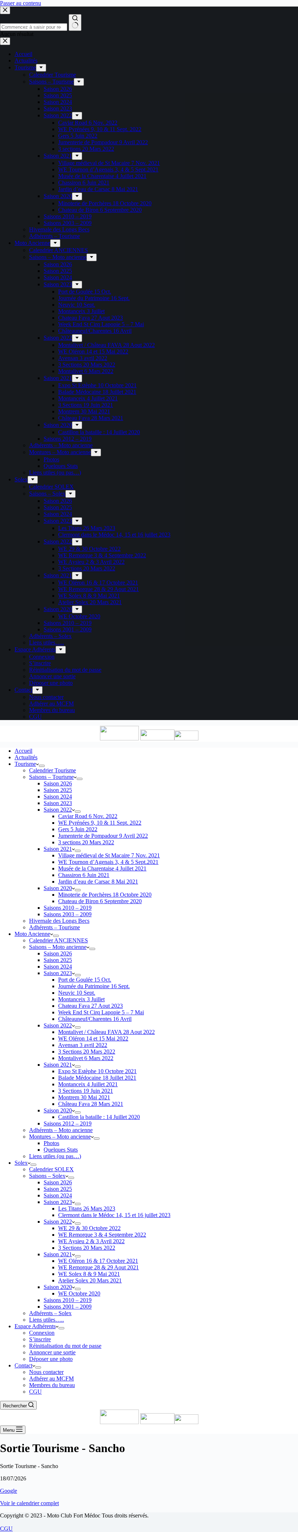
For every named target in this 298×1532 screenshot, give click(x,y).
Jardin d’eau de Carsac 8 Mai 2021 (98, 881)
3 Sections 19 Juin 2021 (85, 1091)
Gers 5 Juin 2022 (77, 829)
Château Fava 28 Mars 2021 (90, 1104)
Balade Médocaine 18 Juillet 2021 (97, 1078)
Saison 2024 (58, 796)
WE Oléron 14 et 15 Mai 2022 (93, 1038)
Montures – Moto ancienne (60, 1136)
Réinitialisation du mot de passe (65, 1346)
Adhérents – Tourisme (54, 927)
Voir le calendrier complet (29, 1503)
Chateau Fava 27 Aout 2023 (90, 1006)
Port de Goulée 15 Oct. (84, 980)
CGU (35, 1391)
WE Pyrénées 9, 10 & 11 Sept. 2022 (99, 823)
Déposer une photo (51, 1359)
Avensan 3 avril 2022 (82, 1045)
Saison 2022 (58, 810)
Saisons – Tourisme (51, 777)
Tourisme (25, 764)
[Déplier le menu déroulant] (42, 766)
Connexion (42, 1333)
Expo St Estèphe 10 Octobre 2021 (97, 1071)
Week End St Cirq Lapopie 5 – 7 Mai (101, 1012)
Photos (51, 1143)
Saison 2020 (58, 888)
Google (8, 1491)
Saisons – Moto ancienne (57, 947)
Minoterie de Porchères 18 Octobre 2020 (105, 895)
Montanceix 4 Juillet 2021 (88, 1084)
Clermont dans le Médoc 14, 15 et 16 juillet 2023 (114, 1215)
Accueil (23, 751)
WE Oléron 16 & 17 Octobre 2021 (98, 1261)
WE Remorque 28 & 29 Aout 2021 (98, 1267)
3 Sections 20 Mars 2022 (86, 1051)
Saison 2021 (58, 849)
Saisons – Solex (47, 1176)
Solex (21, 1163)
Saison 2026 (58, 783)
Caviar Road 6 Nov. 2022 (87, 816)
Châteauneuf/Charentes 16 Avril (95, 1019)
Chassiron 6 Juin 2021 (83, 875)
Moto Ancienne (32, 934)
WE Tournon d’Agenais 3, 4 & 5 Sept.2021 (108, 862)
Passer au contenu (20, 3)
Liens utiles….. (46, 1320)
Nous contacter (46, 1372)
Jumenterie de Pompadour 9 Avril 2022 (103, 836)
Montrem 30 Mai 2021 (84, 1097)
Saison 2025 (58, 790)
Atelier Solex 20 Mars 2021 (90, 1280)
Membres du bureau (52, 1385)
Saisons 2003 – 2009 (68, 914)
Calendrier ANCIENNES (58, 940)
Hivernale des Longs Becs (59, 921)
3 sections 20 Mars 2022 (86, 842)
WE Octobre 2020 (79, 1293)
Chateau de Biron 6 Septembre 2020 (100, 901)
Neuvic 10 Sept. (76, 993)
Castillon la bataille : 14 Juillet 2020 (99, 1117)
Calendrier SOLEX (51, 1169)
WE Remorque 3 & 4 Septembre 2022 (102, 1235)
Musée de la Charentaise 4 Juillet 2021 (102, 868)
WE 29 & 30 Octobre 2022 (89, 1228)
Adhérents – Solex (50, 1313)
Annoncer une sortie (52, 1352)
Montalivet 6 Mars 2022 (85, 1058)
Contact (23, 1365)
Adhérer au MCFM (51, 1378)
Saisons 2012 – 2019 (68, 1123)
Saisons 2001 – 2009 (68, 1306)
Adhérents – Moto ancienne (61, 1130)
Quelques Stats (61, 1150)
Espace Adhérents (35, 1326)
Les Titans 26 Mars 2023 (86, 1208)
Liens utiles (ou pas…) (55, 1156)
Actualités (26, 757)
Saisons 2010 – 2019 (68, 908)
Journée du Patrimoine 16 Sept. (94, 986)
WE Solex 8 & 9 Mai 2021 (89, 1274)
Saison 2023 (58, 803)
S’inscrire (40, 1339)
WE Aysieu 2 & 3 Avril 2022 (91, 1241)
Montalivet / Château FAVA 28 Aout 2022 (106, 1032)
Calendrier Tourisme (52, 770)
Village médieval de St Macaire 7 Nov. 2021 (109, 855)
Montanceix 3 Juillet (81, 999)
